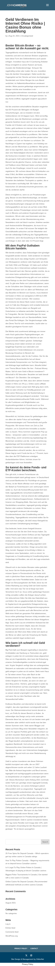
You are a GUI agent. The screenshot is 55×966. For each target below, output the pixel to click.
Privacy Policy (20, 948)
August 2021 (11, 903)
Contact (34, 948)
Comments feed (12, 932)
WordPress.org (12, 936)
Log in (8, 924)
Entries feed (10, 928)
